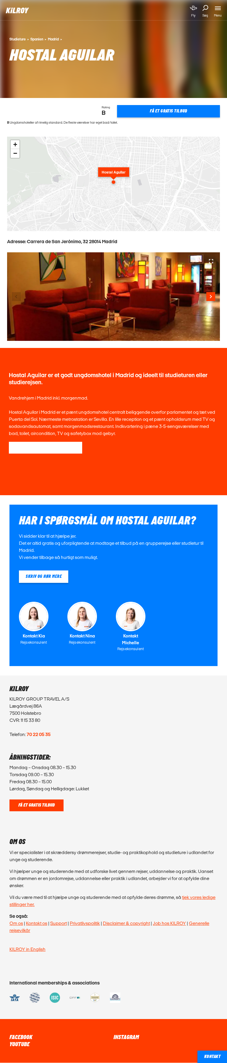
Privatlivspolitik (85, 923)
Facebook (20, 1037)
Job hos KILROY (169, 923)
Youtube (19, 1044)
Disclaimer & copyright (126, 923)
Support (58, 923)
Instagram (126, 1037)
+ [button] (15, 144)
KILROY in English (27, 949)
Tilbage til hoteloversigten (45, 447)
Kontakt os (36, 923)
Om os (16, 923)
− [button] (15, 153)
